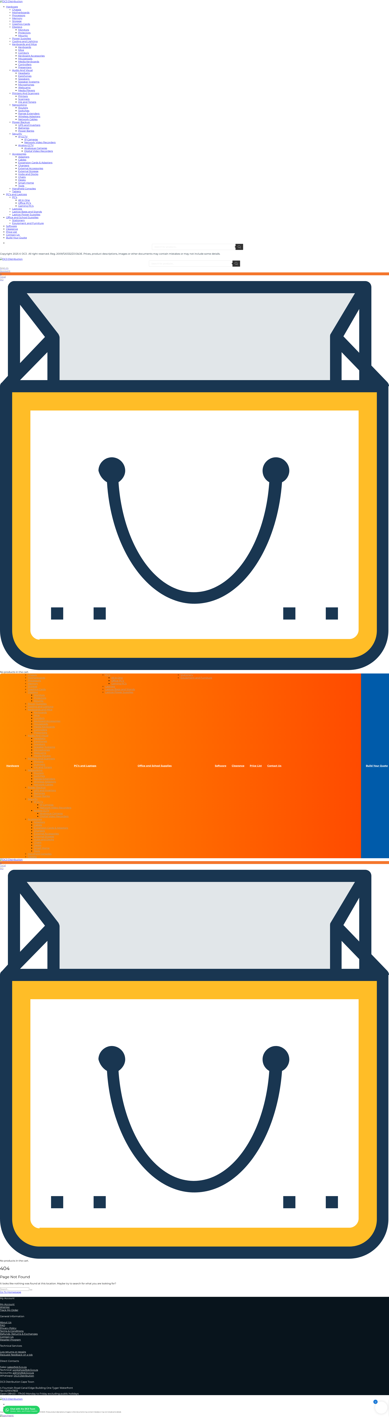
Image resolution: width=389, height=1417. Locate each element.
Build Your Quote (16, 237)
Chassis (16, 9)
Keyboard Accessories (31, 55)
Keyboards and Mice (24, 44)
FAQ (2, 1325)
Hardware (12, 6)
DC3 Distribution (24, 1375)
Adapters (23, 156)
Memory (17, 18)
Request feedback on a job (16, 1354)
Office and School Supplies (22, 217)
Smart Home (26, 182)
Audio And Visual (22, 70)
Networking (19, 104)
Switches (23, 110)
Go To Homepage (10, 1292)
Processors (18, 15)
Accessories (19, 154)
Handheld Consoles (24, 188)
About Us (5, 1322)
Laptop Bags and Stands (27, 211)
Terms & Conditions (12, 1331)
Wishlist (5, 1307)
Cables (22, 159)
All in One (24, 200)
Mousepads (25, 58)
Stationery (18, 220)
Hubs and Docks (28, 174)
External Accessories (30, 168)
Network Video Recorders (40, 142)
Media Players (26, 90)
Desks (22, 180)
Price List (11, 231)
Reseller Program (10, 1339)
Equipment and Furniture (28, 223)
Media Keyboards (28, 61)
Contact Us (13, 234)
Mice (21, 50)
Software (11, 226)
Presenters (24, 67)
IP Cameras (31, 139)
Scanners (23, 99)
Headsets (24, 73)
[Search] (239, 247)
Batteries (23, 128)
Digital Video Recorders (38, 151)
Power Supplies (21, 38)
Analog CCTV (26, 145)
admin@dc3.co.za (23, 1372)
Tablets (16, 191)
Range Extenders (29, 113)
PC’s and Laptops (16, 194)
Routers (23, 107)
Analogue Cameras (35, 148)
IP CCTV (23, 136)
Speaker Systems (28, 81)
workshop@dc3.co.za (25, 1370)
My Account (7, 1304)
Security (17, 133)
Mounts (23, 35)
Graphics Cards (21, 24)
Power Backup (21, 122)
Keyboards (24, 47)
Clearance (12, 229)
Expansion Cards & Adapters (35, 162)
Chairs (22, 177)
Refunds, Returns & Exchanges (19, 1334)
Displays (17, 27)
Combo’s (23, 53)
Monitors (23, 29)
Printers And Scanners (25, 93)
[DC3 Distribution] (11, 1)
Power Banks (26, 130)
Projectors (24, 32)
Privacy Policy (8, 1328)
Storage (17, 21)
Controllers (24, 64)
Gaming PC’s (26, 205)
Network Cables (28, 119)
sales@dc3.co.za (17, 1367)
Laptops (17, 208)
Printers (23, 96)
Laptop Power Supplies (26, 214)
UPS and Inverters (29, 125)
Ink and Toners (27, 102)
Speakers (23, 78)
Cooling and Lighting (25, 41)
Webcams (24, 87)
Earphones (24, 76)
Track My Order (9, 1310)
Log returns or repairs (13, 1351)
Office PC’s (24, 203)
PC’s (14, 197)
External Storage (28, 171)
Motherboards (20, 12)
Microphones (26, 84)
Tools (21, 185)
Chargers (23, 165)
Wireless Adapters (29, 116)
